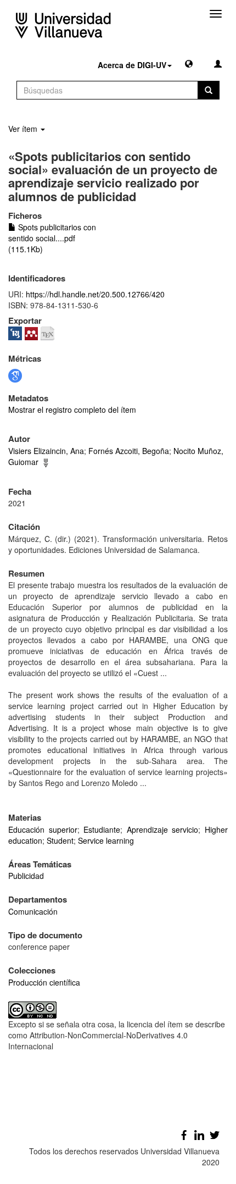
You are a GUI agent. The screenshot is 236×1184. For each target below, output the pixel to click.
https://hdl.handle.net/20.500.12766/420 (95, 294)
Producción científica (44, 982)
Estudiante (101, 829)
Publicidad (26, 875)
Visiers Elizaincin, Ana (46, 450)
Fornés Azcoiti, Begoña (128, 450)
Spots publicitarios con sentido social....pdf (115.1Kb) (52, 238)
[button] (189, 63)
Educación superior (42, 829)
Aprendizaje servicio (163, 829)
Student (60, 840)
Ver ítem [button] (24, 128)
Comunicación (33, 911)
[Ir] (209, 90)
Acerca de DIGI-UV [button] (132, 64)
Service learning (106, 840)
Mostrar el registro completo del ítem (72, 409)
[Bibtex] (49, 332)
